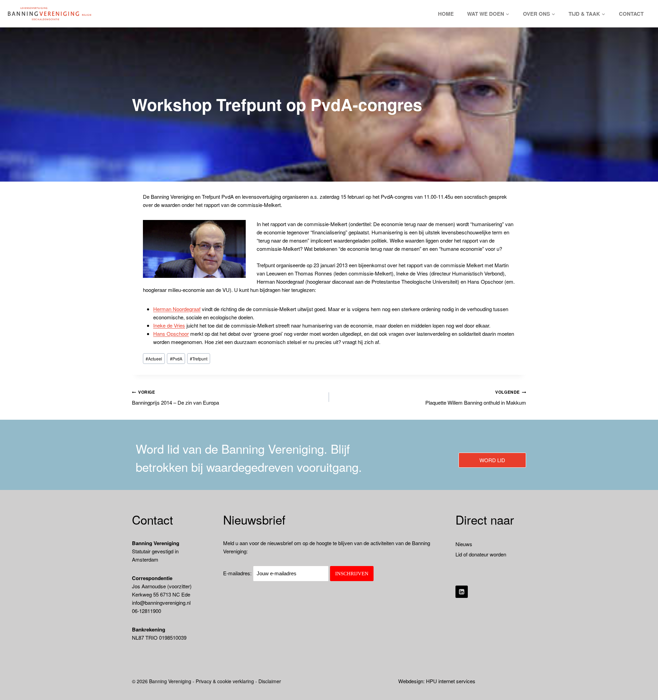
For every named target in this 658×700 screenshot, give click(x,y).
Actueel (154, 358)
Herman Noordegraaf (176, 308)
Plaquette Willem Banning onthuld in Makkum (475, 397)
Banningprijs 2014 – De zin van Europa (175, 397)
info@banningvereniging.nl (161, 602)
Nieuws (463, 544)
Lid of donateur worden (480, 554)
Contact (631, 13)
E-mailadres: (238, 573)
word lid (492, 460)
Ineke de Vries (169, 325)
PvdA (176, 358)
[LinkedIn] (461, 592)
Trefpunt (198, 358)
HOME (446, 13)
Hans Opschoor (171, 333)
